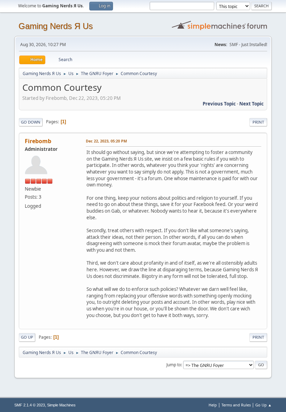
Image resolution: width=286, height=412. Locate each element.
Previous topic (219, 104)
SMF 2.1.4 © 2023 (29, 405)
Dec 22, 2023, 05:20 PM (106, 141)
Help (213, 404)
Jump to (173, 365)
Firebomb (38, 141)
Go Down (30, 122)
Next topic (251, 104)
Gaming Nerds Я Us (55, 26)
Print (258, 122)
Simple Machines (61, 405)
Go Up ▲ (263, 404)
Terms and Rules (236, 404)
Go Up (27, 337)
